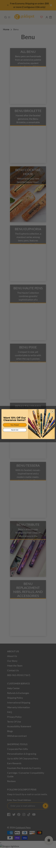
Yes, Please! (14, 425)
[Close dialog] (52, 411)
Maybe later (14, 430)
